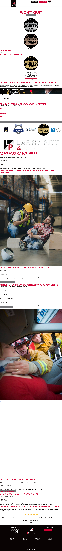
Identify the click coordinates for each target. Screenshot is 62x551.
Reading (42, 509)
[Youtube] (34, 549)
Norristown (39, 509)
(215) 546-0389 (15, 532)
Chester (8, 509)
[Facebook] (27, 549)
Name (1, 108)
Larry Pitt (2, 85)
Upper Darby (53, 509)
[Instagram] (32, 549)
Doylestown (12, 509)
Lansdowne (29, 509)
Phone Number (3, 113)
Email (1, 111)
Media (36, 509)
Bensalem (5, 509)
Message (2, 116)
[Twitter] (29, 549)
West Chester (57, 509)
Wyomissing (2, 510)
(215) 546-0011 (16, 531)
